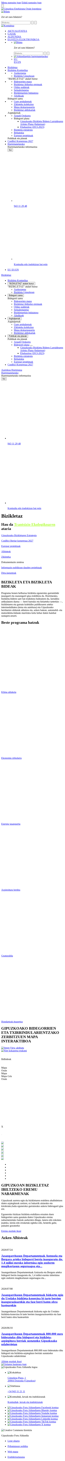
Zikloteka (6, 556)
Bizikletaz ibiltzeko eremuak (28, 304)
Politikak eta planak (18, 336)
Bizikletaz (6, 275)
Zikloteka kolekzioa (24, 327)
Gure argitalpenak (23, 324)
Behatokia (19, 359)
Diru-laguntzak (8, 573)
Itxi (10, 150)
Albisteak (6, 551)
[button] (16, 59)
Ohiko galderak (21, 307)
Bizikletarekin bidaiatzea (26, 312)
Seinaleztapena (21, 309)
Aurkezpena (20, 289)
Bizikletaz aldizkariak (24, 333)
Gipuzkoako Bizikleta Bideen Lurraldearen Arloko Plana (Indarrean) (41, 349)
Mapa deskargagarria (24, 330)
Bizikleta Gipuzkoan (24, 292)
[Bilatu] (18, 42)
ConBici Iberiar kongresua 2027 (17, 540)
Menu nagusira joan (11, 2)
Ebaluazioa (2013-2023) (32, 353)
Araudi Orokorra (22, 342)
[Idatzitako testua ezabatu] (35, 22)
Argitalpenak (14, 318)
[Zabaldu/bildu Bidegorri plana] (31, 345)
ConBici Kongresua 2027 (20, 364)
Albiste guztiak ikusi (11, 1361)
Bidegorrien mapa (23, 301)
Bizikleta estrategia (23, 356)
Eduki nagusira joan (31, 2)
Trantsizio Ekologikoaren (34, 524)
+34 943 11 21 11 (16, 1391)
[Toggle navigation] (2, 5)
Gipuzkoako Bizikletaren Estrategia (19, 535)
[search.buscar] (32, 22)
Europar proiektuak (23, 361)
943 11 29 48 (20, 206)
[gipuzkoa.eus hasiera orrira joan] (21, 8)
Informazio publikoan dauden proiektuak (21, 567)
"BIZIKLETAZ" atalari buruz (21, 283)
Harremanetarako (9, 372)
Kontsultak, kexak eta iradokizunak (25, 1402)
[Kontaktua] (5, 11)
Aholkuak (19, 315)
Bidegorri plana (21, 344)
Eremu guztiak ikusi (11, 1231)
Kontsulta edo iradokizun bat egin (30, 264)
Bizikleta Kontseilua (18, 280)
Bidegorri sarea (16, 295)
